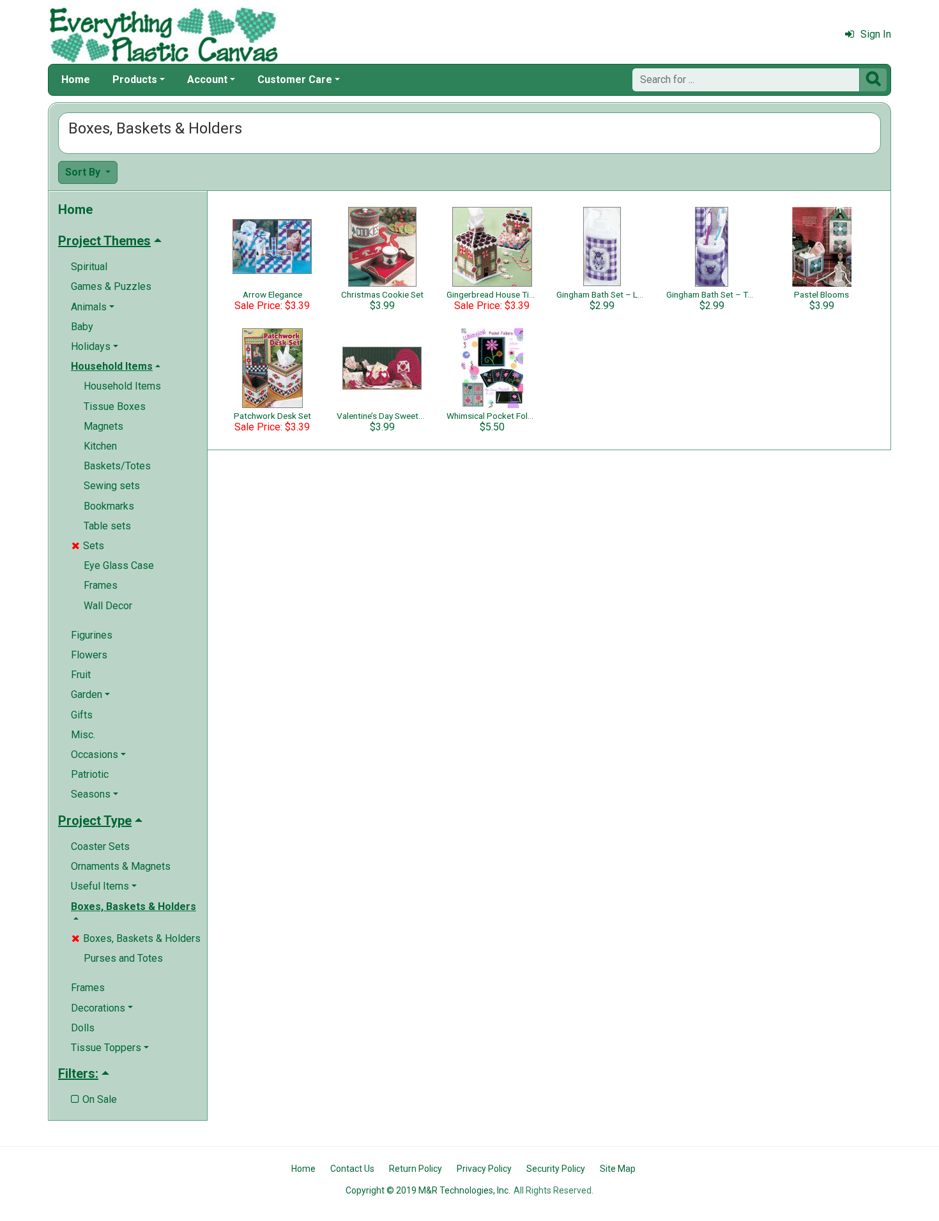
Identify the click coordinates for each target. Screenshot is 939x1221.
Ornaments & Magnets (121, 866)
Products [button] (134, 79)
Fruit (81, 675)
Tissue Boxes (115, 406)
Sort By (84, 172)
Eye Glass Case (119, 565)
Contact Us (352, 1169)
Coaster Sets (100, 846)
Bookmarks (109, 506)
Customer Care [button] (294, 79)
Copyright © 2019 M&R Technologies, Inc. (428, 1190)
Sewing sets (112, 486)
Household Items (122, 386)
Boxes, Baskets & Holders (136, 938)
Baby (82, 327)
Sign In (875, 34)
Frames (101, 585)
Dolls (83, 1028)
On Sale (94, 1099)
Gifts (82, 715)
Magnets (103, 426)
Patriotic (90, 774)
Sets (88, 546)
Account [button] (207, 79)
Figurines (91, 635)
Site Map (618, 1169)
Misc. (83, 735)
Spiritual (89, 267)
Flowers (89, 655)
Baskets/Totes (117, 466)
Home (75, 79)
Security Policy (555, 1169)
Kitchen (100, 446)
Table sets (107, 526)
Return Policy (415, 1169)
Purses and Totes (123, 958)
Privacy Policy (484, 1169)
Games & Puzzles (111, 286)
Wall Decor (108, 606)
